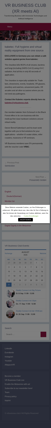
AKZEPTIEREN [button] (25, 220)
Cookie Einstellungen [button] (31, 216)
